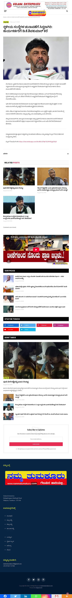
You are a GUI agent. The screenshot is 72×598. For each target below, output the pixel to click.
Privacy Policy (46, 449)
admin (5, 153)
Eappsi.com (39, 587)
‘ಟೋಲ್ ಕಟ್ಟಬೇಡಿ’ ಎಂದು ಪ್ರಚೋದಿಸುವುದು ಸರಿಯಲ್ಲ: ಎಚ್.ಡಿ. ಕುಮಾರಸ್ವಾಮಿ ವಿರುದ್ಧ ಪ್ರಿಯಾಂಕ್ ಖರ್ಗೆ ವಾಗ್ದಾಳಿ (52, 189)
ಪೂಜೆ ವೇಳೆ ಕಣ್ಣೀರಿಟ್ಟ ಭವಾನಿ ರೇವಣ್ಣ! (13, 188)
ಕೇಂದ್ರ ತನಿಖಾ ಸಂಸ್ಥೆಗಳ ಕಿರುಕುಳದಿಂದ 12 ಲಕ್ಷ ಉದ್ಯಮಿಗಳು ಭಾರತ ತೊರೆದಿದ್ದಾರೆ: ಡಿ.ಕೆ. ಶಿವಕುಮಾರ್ (17, 217)
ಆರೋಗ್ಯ (9, 545)
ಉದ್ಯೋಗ (9, 537)
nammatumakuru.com (47, 586)
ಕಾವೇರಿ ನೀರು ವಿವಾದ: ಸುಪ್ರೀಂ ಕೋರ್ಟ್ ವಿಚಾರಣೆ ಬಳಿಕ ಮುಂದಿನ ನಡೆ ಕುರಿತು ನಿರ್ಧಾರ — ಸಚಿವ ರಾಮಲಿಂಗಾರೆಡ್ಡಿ (39, 277)
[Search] (67, 11)
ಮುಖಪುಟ (9, 516)
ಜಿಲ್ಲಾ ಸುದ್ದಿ (9, 524)
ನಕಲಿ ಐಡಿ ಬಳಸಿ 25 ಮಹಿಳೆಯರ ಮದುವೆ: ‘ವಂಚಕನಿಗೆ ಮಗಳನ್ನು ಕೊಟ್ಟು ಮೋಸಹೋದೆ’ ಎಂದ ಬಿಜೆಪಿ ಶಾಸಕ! (40, 297)
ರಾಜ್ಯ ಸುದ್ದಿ (6, 22)
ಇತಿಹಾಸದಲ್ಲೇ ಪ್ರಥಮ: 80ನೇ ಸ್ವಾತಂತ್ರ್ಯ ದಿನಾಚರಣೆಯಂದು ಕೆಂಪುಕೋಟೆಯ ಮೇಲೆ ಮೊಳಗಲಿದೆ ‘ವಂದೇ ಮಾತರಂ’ (41, 287)
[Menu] (5, 11)
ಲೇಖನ (8, 550)
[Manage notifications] (67, 593)
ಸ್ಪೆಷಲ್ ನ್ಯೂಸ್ (10, 541)
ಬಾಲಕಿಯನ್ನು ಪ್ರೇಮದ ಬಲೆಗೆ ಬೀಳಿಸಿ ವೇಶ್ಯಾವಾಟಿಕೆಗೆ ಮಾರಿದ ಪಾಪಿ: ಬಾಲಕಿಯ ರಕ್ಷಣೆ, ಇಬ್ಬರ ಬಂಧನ (40, 307)
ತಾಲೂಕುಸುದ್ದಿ (10, 528)
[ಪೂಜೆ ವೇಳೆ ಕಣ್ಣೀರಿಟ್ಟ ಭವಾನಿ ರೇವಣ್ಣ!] (19, 176)
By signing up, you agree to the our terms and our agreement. (37, 449)
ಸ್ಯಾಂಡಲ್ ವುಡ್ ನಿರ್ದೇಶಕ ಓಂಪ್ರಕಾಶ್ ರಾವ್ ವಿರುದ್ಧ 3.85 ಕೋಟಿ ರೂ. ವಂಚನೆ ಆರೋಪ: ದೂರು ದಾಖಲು (41, 414)
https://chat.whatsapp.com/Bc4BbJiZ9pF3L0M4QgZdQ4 (38, 141)
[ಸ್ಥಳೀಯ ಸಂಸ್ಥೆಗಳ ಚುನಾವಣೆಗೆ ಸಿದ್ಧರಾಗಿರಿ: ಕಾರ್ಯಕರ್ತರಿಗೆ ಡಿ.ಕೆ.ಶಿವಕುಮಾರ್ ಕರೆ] (36, 58)
